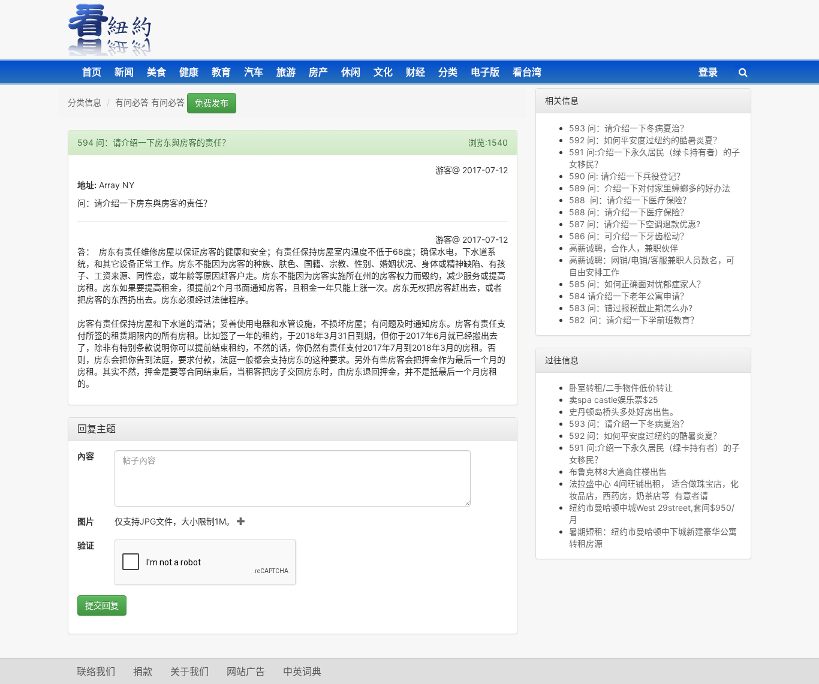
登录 (708, 72)
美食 (156, 72)
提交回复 (102, 605)
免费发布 (211, 103)
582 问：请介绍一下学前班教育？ (633, 320)
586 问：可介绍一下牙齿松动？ (628, 236)
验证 (85, 545)
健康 (188, 72)
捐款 (142, 671)
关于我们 (189, 671)
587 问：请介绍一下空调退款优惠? (634, 224)
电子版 (485, 72)
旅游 (286, 72)
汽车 (253, 72)
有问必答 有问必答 (150, 102)
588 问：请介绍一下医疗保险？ (630, 200)
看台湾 (527, 72)
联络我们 (96, 671)
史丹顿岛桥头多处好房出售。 (623, 411)
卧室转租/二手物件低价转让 (621, 387)
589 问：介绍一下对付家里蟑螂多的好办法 (649, 188)
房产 (318, 72)
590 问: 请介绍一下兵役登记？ (627, 176)
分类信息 (84, 102)
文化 (383, 72)
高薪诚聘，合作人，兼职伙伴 (623, 248)
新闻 (124, 72)
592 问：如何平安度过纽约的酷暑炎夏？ (645, 140)
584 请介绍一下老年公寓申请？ (628, 296)
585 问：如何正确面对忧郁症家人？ (639, 284)
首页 (91, 72)
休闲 (350, 72)
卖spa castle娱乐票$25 (613, 399)
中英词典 (302, 671)
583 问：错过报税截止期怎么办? (633, 308)
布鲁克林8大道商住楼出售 (618, 471)
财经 (415, 72)
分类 (447, 72)
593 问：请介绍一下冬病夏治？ (628, 128)
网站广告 (246, 671)
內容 (85, 456)
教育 (221, 72)
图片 (85, 521)
